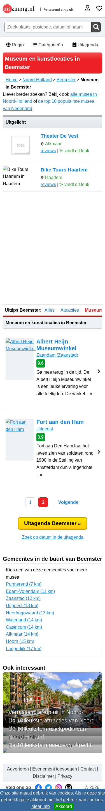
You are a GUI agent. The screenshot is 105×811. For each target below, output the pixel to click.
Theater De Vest (59, 136)
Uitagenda (87, 44)
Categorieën (50, 44)
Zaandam (57, 355)
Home (12, 79)
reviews (48, 150)
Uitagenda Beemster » (52, 523)
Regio (17, 44)
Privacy (64, 776)
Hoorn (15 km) (20, 641)
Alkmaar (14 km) (22, 634)
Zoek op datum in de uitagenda (52, 537)
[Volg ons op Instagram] (58, 787)
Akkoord (63, 806)
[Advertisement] (52, 248)
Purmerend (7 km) (23, 584)
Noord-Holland (37, 79)
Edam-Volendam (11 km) (30, 591)
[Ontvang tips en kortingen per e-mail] (69, 787)
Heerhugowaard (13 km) (30, 612)
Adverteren (18, 769)
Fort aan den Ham (60, 422)
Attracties (69, 310)
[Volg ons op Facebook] (38, 787)
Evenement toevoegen (54, 769)
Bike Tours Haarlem (64, 170)
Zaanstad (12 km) (23, 598)
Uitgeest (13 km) (22, 605)
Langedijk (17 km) (23, 648)
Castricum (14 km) (24, 627)
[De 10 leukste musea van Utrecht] (52, 750)
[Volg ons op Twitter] (48, 787)
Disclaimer (43, 776)
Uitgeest (44, 428)
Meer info (40, 806)
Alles (50, 310)
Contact (88, 769)
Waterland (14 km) (24, 619)
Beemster (66, 79)
